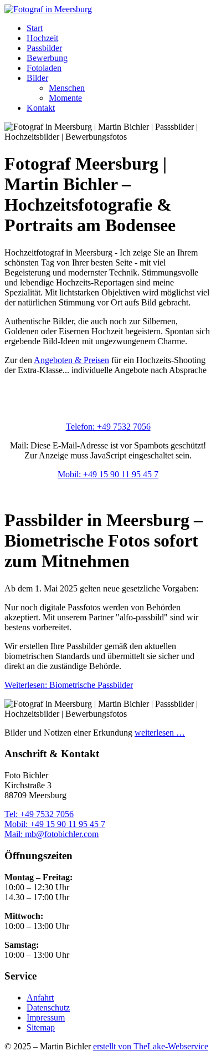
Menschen (67, 88)
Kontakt (41, 108)
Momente (65, 98)
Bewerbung (47, 58)
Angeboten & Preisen (71, 360)
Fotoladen (44, 68)
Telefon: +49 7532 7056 (108, 426)
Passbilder (44, 48)
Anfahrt (40, 997)
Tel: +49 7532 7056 (39, 814)
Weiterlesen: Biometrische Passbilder (68, 685)
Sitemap (41, 1027)
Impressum (46, 1017)
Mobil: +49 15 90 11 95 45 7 (108, 474)
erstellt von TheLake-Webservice (150, 1046)
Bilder (37, 78)
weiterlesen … (160, 732)
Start (35, 28)
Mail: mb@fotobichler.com (51, 834)
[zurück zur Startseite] (48, 9)
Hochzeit (42, 38)
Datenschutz (48, 1007)
